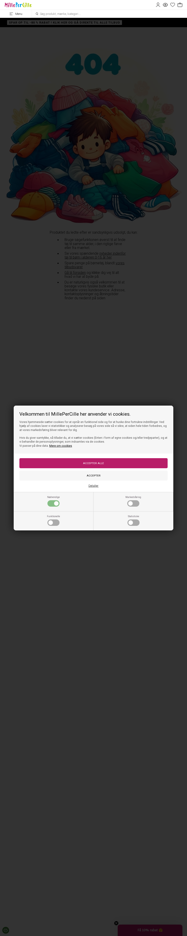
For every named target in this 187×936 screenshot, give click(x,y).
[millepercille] (18, 4)
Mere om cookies (60, 445)
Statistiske (133, 516)
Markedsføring (133, 497)
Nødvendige (53, 497)
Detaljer (93, 485)
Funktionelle (53, 516)
